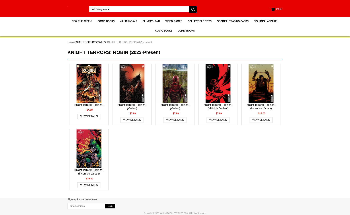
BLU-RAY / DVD (151, 21)
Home (70, 42)
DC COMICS (99, 42)
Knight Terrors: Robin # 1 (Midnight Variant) (218, 106)
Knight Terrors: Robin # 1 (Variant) (132, 106)
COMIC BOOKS (106, 21)
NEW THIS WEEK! (82, 21)
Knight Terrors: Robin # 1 (89, 104)
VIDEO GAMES (173, 21)
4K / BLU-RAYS (128, 21)
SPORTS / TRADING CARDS (233, 21)
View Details (89, 116)
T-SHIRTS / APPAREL (266, 21)
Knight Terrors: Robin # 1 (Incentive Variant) (261, 106)
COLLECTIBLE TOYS (200, 21)
